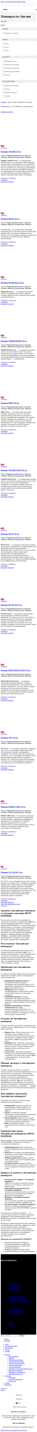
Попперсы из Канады (16, 1310)
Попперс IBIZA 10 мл (10, 403)
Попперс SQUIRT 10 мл (11, 152)
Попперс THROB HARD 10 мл (14, 341)
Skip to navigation (7, 1)
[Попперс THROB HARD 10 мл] (15, 334)
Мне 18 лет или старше (9, 1430)
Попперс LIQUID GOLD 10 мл (14, 470)
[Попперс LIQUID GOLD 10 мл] (15, 463)
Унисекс (7, 75)
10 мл (7, 43)
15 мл (7, 47)
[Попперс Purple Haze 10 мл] (15, 275)
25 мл (7, 50)
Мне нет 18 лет (22, 1430)
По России (12, 1381)
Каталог (11, 1322)
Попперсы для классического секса (20, 1302)
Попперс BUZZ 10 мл (10, 534)
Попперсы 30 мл (14, 1290)
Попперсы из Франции (16, 1312)
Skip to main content (19, 1)
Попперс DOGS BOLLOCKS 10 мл (16, 670)
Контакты (12, 1325)
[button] (4, 180)
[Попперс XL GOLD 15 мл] (15, 865)
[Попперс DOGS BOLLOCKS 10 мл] (15, 663)
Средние (7, 96)
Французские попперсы (17, 1363)
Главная (4, 102)
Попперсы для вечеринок (17, 1296)
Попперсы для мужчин (12, 68)
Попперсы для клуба (16, 1374)
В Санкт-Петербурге (15, 1379)
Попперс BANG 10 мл (10, 219)
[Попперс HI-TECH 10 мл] (15, 597)
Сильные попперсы (15, 1365)
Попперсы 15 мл (14, 1285)
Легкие (7, 89)
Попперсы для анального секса (19, 1300)
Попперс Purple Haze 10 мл (12, 283)
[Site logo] (18, 13)
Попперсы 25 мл (14, 1288)
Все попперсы (13, 1356)
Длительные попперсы (12, 85)
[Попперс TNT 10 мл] (15, 730)
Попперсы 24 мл (14, 1286)
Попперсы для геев (11, 61)
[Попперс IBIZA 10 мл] (15, 395)
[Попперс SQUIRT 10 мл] (15, 144)
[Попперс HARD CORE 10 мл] (15, 799)
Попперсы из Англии (11, 33)
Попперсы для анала (15, 1370)
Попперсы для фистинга (17, 1298)
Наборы (11, 1323)
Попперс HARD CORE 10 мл (13, 807)
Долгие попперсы (15, 1367)
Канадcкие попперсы (16, 1360)
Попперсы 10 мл (14, 1283)
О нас (11, 1320)
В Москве (12, 1377)
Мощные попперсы (11, 92)
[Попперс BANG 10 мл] (15, 211)
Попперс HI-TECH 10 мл (11, 605)
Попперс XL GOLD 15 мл (12, 872)
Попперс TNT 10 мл (9, 738)
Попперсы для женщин (12, 64)
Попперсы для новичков (12, 71)
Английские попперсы (16, 1362)
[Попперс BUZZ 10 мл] (15, 526)
